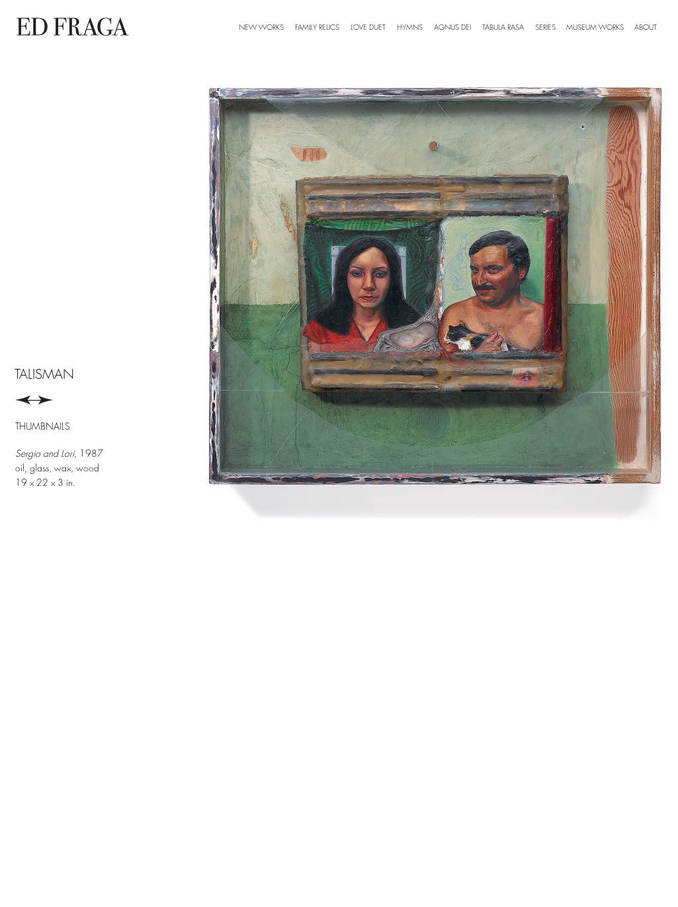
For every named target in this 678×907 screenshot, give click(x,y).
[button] (545, 27)
